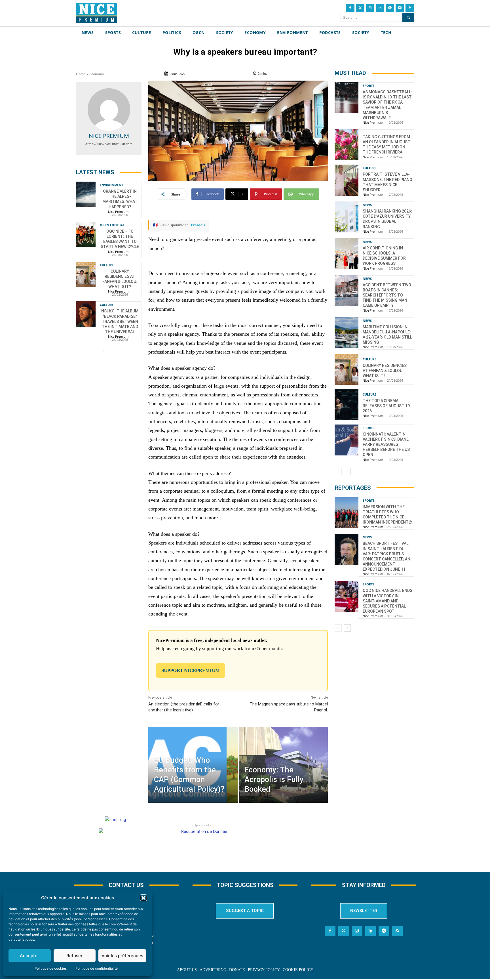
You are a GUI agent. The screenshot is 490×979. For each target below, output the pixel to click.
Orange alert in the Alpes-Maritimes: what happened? (120, 199)
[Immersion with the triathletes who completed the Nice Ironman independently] (346, 512)
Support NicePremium (190, 670)
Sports (368, 85)
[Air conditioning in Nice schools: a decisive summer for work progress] (346, 253)
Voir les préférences (122, 955)
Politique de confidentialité (96, 968)
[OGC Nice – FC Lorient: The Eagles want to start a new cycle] (86, 234)
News (367, 204)
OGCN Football (113, 224)
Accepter (29, 955)
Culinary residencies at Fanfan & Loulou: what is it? (385, 370)
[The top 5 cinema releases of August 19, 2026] (346, 404)
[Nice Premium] (109, 109)
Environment (111, 184)
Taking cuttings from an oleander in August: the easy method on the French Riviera (387, 145)
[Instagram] (370, 8)
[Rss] (409, 8)
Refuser (74, 955)
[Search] (408, 17)
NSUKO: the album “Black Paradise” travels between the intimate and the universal (119, 321)
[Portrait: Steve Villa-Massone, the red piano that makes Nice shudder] (346, 180)
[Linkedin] (380, 8)
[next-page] (112, 351)
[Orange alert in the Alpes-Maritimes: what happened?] (86, 194)
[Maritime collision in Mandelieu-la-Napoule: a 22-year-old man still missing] (346, 332)
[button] (143, 898)
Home (81, 74)
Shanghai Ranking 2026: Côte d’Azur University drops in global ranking (387, 219)
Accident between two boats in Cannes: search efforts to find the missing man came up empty (387, 295)
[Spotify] (390, 8)
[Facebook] (350, 8)
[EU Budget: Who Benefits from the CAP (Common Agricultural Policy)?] (192, 764)
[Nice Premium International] (96, 13)
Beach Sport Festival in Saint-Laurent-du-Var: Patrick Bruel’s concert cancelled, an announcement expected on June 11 (386, 556)
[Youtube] (400, 8)
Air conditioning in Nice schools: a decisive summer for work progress (384, 256)
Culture (106, 264)
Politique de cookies (51, 968)
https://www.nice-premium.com (108, 144)
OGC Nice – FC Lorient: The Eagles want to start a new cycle (120, 239)
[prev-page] (103, 351)
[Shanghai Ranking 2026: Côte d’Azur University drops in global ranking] (346, 216)
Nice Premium (109, 136)
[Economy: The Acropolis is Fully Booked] (283, 764)
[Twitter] (360, 8)
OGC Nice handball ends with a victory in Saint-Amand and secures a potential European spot (387, 601)
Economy (96, 74)
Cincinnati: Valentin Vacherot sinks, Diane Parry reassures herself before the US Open (386, 444)
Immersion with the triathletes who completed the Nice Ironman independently (387, 515)
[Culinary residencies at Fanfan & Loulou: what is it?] (86, 274)
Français (198, 225)
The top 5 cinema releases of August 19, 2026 (387, 405)
